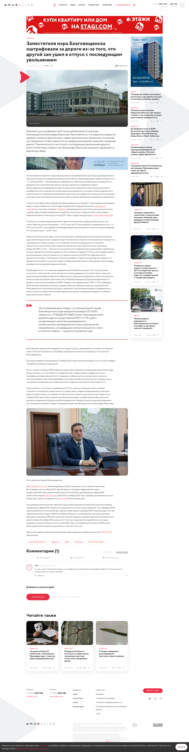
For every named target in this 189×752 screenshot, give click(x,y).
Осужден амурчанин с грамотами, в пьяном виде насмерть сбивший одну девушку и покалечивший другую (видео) (146, 217)
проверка (61, 209)
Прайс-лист (100, 690)
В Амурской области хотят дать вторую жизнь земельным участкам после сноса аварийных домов (76, 656)
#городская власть (37, 542)
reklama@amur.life (56, 696)
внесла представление (102, 215)
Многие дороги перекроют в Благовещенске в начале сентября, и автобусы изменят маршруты (146, 323)
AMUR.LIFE (106, 532)
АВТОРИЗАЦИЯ (38, 597)
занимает (62, 498)
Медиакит (100, 694)
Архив (75, 702)
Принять (181, 747)
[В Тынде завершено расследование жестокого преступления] (124, 667)
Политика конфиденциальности (109, 702)
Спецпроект (94, 5)
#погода (79, 542)
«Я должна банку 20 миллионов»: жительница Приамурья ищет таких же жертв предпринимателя (147, 169)
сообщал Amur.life (38, 486)
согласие (43, 745)
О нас (98, 714)
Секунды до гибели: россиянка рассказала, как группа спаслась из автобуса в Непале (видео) (146, 96)
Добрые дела (78, 706)
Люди (72, 5)
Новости (63, 5)
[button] (161, 698)
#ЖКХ (67, 542)
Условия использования (105, 698)
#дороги (55, 542)
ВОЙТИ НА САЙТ (152, 690)
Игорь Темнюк (51, 495)
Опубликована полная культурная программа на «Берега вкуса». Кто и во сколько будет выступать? (143, 151)
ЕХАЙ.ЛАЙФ (107, 5)
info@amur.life (31, 696)
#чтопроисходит (96, 542)
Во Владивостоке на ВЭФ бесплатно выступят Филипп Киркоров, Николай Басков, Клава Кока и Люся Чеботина (145, 132)
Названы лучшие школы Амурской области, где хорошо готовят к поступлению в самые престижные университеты (146, 114)
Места (133, 92)
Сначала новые (108, 552)
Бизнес (81, 5)
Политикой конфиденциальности (32, 748)
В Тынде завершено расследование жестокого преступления (111, 653)
